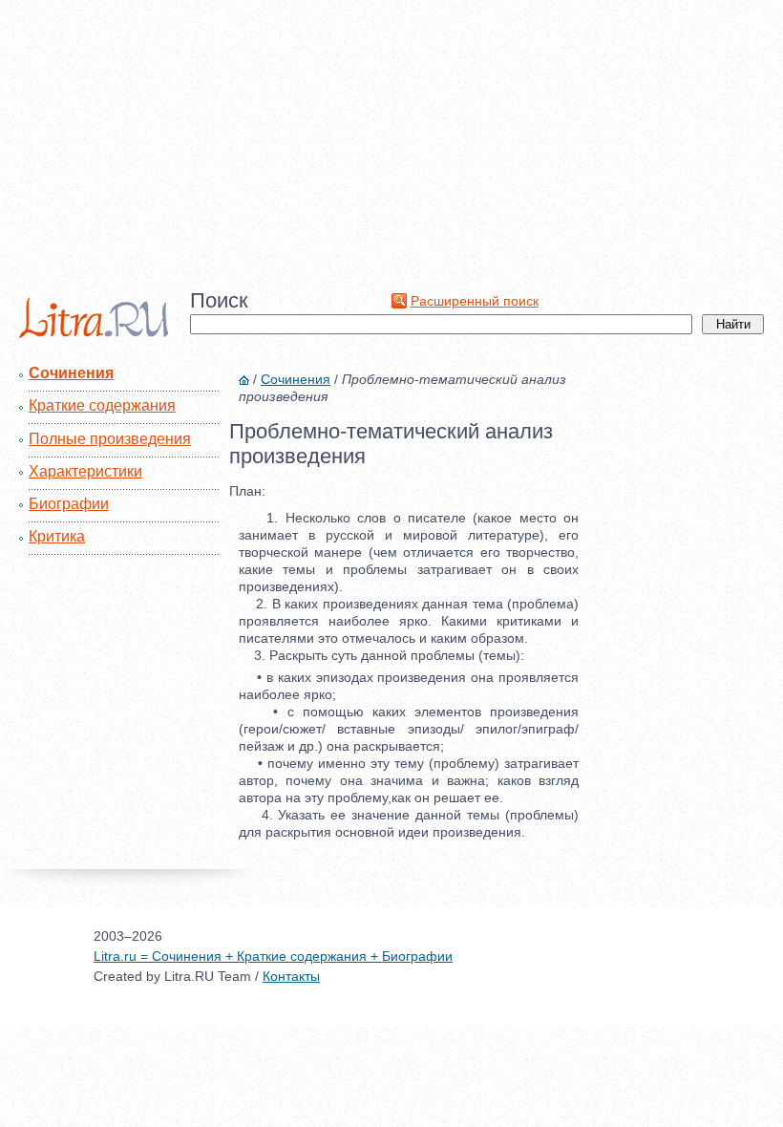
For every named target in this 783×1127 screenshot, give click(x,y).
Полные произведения (110, 439)
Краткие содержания (102, 405)
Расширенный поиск (475, 300)
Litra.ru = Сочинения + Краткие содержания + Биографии (273, 956)
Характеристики (85, 471)
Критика (57, 536)
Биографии (69, 504)
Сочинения (71, 373)
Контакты (291, 976)
